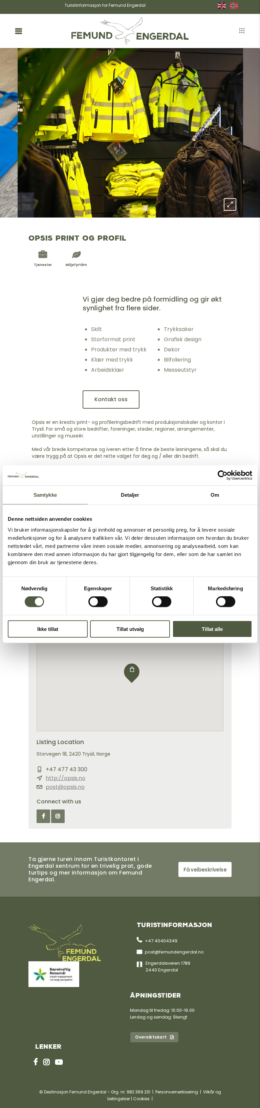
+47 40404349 (161, 941)
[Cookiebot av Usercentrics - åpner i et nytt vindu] (222, 475)
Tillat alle (212, 629)
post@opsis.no (65, 787)
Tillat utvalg (130, 629)
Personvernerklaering (176, 1092)
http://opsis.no (65, 778)
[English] (224, 5)
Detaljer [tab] (130, 495)
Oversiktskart (151, 1037)
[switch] (98, 601)
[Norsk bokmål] (236, 5)
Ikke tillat (47, 629)
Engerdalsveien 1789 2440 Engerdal (168, 966)
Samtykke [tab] (45, 495)
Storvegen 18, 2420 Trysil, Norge (73, 754)
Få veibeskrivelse (204, 869)
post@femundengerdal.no (174, 952)
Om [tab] (215, 495)
